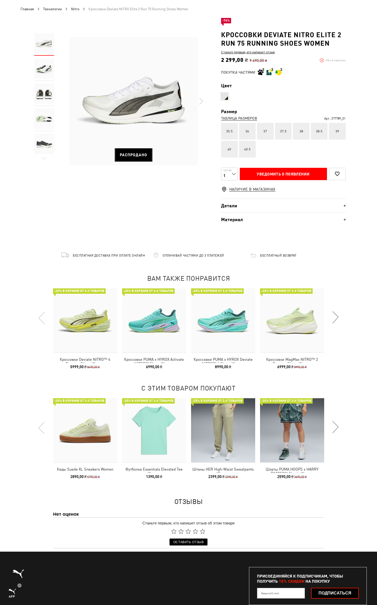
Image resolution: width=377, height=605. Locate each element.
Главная (27, 9)
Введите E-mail (270, 593)
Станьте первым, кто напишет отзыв (248, 52)
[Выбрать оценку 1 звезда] (174, 531)
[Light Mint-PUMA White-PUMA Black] (225, 96)
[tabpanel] (133, 101)
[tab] (283, 205)
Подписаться (335, 593)
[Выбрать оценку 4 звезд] (195, 531)
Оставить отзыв (188, 542)
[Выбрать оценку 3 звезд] (188, 531)
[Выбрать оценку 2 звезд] (181, 531)
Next (200, 101)
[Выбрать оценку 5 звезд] (202, 531)
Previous (41, 317)
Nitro (75, 9)
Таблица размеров (239, 118)
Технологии (52, 9)
